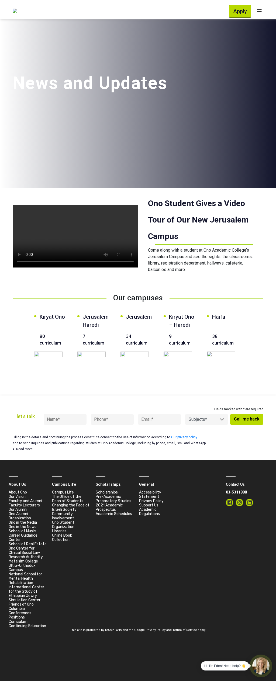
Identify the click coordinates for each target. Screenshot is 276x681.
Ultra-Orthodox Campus (22, 567)
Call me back (246, 419)
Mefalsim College (23, 561)
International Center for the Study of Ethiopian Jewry (26, 591)
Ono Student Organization (63, 524)
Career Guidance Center (23, 537)
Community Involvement (63, 516)
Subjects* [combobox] (198, 419)
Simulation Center (24, 600)
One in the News (22, 526)
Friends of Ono (21, 604)
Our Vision (17, 496)
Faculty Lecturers (24, 505)
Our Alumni (18, 509)
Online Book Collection (62, 537)
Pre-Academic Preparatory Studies (113, 498)
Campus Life (63, 492)
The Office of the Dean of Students (67, 498)
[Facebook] (229, 502)
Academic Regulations (149, 511)
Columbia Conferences (20, 610)
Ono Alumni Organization (20, 516)
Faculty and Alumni (25, 501)
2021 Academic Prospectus (109, 507)
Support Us (148, 505)
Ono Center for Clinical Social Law (24, 550)
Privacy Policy (151, 501)
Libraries (59, 531)
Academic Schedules (114, 514)
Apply (240, 11)
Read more (24, 449)
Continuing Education (27, 626)
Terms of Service (184, 630)
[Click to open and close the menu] (259, 9)
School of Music (22, 531)
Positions (17, 617)
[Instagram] (239, 502)
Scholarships (107, 492)
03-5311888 (236, 492)
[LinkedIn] (249, 502)
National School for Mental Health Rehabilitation (25, 578)
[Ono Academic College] (15, 10)
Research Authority (26, 557)
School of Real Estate (28, 544)
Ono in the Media (23, 522)
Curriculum (18, 621)
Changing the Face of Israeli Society (70, 507)
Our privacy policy (184, 437)
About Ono (18, 492)
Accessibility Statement (150, 494)
